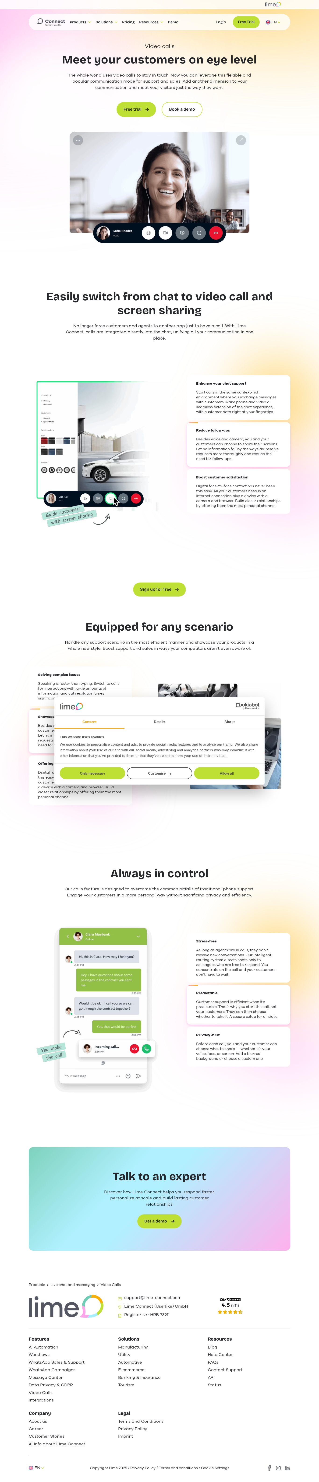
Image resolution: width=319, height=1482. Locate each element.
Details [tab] (159, 721)
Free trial (133, 109)
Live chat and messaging (72, 1284)
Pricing (128, 22)
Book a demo (182, 109)
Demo (173, 22)
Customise (157, 773)
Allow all (227, 773)
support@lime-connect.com (152, 1297)
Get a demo (155, 1221)
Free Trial (246, 22)
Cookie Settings (215, 1467)
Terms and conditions (178, 1467)
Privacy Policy (143, 1467)
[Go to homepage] (51, 22)
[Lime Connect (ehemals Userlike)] (248, 1306)
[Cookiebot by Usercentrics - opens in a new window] (239, 706)
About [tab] (229, 721)
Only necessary (92, 773)
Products (37, 1284)
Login (221, 22)
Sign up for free (155, 589)
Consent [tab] (89, 721)
